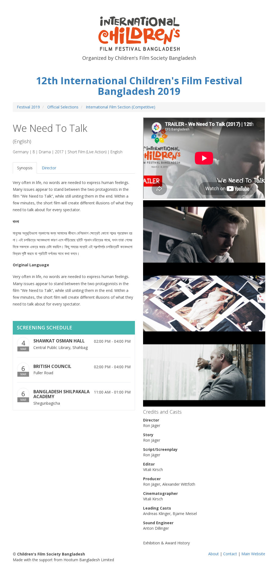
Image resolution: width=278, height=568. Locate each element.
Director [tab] (49, 167)
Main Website (253, 553)
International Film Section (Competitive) (120, 107)
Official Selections (62, 107)
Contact (230, 553)
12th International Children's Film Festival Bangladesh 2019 (139, 86)
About (213, 553)
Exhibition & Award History (166, 542)
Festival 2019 (28, 107)
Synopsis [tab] (25, 167)
